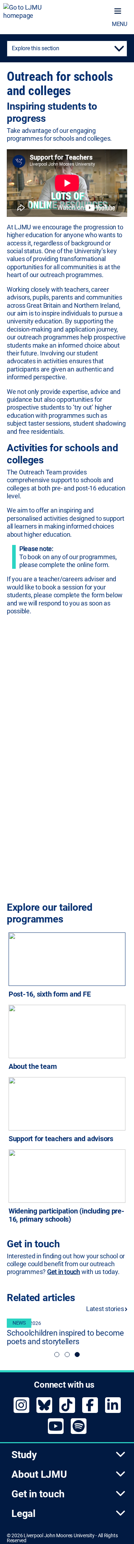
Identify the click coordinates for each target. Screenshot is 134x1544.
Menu (119, 24)
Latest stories (105, 1308)
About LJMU (39, 1474)
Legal (23, 1513)
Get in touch (63, 1271)
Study (24, 1455)
